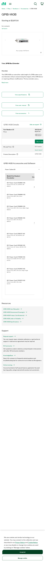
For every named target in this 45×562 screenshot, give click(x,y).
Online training (7, 365)
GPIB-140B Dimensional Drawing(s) (14, 312)
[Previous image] (5, 40)
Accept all (22, 552)
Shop (9, 9)
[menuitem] (35, 4)
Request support (8, 336)
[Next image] (40, 40)
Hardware (16, 9)
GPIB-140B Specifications (11, 322)
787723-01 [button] (4, 28)
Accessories (24, 9)
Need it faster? (39, 150)
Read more (5, 82)
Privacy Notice (20, 542)
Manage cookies (22, 558)
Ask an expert (34, 124)
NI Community (7, 346)
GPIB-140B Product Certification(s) (13, 315)
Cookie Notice (33, 542)
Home (3, 9)
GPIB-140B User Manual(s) (11, 309)
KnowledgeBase (8, 355)
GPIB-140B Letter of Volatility (12, 318)
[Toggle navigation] (11, 4)
